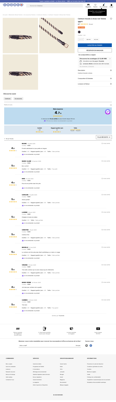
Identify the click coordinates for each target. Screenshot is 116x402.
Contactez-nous (10, 379)
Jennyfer (62, 371)
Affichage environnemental (39, 371)
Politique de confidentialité (94, 377)
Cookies (89, 369)
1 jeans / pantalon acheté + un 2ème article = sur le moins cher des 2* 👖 (60, 1)
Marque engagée (64, 385)
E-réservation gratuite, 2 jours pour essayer (45, 333)
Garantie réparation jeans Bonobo (41, 374)
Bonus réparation (37, 377)
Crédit (88, 374)
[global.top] (114, 339)
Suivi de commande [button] (10, 366)
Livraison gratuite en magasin (71, 333)
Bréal (61, 366)
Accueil (5, 14)
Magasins (62, 379)
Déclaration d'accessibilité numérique (96, 382)
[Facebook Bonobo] (91, 345)
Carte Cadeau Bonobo (98, 333)
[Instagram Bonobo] (86, 345)
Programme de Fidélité (38, 366)
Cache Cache (63, 364)
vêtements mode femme (15, 14)
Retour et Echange (10, 374)
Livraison (8, 369)
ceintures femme (42, 14)
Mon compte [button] (9, 364)
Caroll (61, 377)
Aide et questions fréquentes (40, 385)
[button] (7, 98)
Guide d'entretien (37, 379)
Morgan (62, 374)
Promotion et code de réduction (95, 364)
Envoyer (78, 345)
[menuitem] (22, 10)
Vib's (61, 369)
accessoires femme (29, 14)
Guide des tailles (37, 364)
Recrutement (63, 382)
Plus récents (102, 137)
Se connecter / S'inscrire (87, 66)
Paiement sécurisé (10, 371)
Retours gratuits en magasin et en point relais (18, 334)
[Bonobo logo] (13, 5)
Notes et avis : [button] (8, 105)
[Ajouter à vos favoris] (111, 18)
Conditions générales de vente (95, 366)
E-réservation (36, 369)
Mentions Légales (91, 371)
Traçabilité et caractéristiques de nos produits (98, 379)
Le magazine (36, 382)
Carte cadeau (9, 377)
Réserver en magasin (94, 50)
